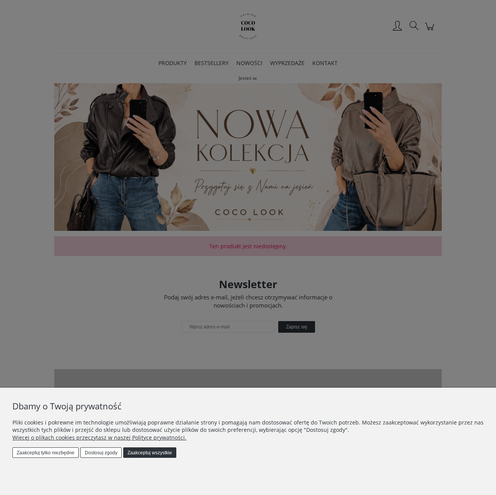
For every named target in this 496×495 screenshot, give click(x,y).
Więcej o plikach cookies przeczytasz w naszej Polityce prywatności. (99, 437)
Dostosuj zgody (101, 452)
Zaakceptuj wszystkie (149, 452)
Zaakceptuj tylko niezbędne (45, 452)
